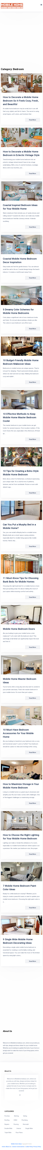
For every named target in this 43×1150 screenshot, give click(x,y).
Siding (25, 1116)
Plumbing (25, 1120)
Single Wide (29, 1128)
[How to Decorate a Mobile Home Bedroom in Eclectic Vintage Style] (21, 138)
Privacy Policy (37, 1146)
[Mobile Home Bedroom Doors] (21, 615)
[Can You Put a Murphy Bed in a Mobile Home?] (21, 511)
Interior (19, 1128)
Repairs (6, 1124)
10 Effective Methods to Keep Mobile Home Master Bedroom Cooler (19, 417)
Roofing (6, 1120)
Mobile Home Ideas (16, 1144)
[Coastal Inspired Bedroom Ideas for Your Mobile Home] (21, 191)
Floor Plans (19, 1132)
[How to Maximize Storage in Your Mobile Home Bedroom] (21, 770)
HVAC (15, 1120)
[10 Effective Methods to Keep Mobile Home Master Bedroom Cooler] (21, 400)
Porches (7, 1116)
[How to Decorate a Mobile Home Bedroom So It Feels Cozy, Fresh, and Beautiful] (21, 83)
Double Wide (8, 1128)
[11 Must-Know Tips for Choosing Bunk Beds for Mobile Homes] (21, 564)
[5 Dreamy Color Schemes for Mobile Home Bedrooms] (21, 296)
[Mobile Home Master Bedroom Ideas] (21, 665)
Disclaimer (21, 1146)
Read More (32, 120)
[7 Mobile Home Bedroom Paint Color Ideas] (21, 872)
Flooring (16, 1124)
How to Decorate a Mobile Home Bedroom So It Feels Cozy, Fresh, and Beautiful (20, 101)
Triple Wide (7, 1132)
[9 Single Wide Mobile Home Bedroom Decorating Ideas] (21, 926)
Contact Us (15, 1146)
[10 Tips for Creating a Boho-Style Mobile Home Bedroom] (21, 457)
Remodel (26, 1124)
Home (3, 1146)
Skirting (16, 1116)
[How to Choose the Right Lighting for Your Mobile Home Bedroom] (21, 821)
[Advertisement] (21, 40)
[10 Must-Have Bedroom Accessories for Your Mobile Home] (21, 716)
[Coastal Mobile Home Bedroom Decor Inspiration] (21, 245)
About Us (8, 1146)
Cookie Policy (29, 1146)
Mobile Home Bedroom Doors (19, 629)
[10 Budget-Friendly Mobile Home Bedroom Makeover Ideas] (21, 347)
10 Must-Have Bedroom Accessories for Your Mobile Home (18, 733)
